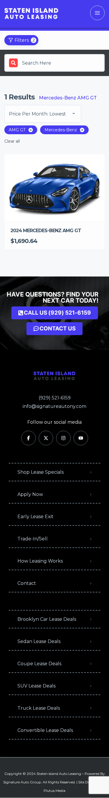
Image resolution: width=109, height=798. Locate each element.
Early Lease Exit (35, 516)
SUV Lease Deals (36, 686)
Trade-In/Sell (32, 539)
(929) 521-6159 (55, 398)
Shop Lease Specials (40, 472)
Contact (26, 583)
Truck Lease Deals (38, 708)
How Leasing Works (40, 561)
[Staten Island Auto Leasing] (31, 13)
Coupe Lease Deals (39, 663)
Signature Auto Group (22, 782)
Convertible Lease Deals (45, 730)
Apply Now (30, 494)
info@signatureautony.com (54, 406)
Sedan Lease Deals (38, 641)
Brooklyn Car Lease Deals (46, 619)
